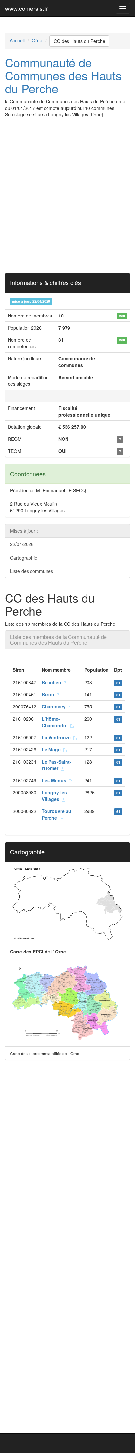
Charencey (55, 706)
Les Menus (55, 780)
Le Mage (52, 749)
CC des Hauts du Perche (79, 41)
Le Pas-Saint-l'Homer (56, 764)
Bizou (49, 694)
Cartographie (23, 557)
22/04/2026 (22, 544)
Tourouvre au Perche (56, 814)
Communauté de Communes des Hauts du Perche (63, 75)
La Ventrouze (57, 737)
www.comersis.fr (26, 8)
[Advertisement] (67, 198)
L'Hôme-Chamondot (56, 721)
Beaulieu (53, 682)
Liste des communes (31, 571)
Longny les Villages (54, 795)
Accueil (17, 40)
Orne (37, 40)
